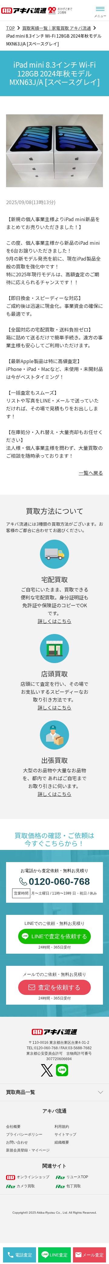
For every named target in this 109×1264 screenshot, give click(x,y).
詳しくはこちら (54, 621)
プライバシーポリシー (24, 1134)
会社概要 (13, 1126)
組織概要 (61, 1142)
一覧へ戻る (91, 472)
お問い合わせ (17, 1142)
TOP (10, 28)
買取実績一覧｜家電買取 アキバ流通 (56, 28)
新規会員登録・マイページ (28, 1150)
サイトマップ (65, 1134)
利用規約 (61, 1126)
